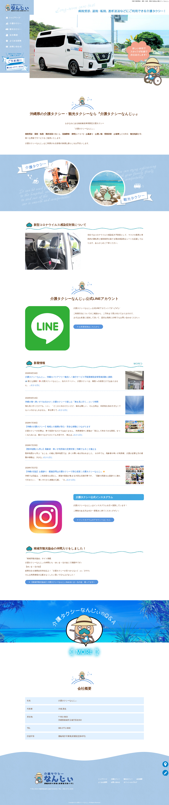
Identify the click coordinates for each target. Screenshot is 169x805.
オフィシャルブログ (130, 782)
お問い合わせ (13, 47)
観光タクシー (13, 29)
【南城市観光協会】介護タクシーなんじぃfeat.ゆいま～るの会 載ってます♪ (63, 582)
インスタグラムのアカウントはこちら (94, 520)
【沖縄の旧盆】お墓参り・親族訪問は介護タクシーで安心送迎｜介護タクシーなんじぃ (64, 471)
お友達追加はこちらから (89, 327)
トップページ (13, 17)
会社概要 (13, 35)
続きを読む (35, 385)
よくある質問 (13, 41)
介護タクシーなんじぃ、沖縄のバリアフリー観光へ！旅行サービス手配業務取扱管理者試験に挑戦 (68, 377)
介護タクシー (13, 23)
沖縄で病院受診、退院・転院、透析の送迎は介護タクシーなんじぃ (150, 1)
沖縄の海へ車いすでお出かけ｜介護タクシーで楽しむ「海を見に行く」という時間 (61, 402)
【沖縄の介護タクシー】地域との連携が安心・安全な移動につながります (57, 427)
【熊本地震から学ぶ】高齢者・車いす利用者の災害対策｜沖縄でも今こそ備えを (60, 449)
